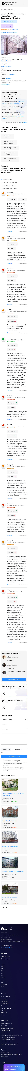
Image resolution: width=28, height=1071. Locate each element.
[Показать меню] (24, 3)
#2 (7, 541)
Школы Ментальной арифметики (9, 1044)
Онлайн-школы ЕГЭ (6, 1023)
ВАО (2, 968)
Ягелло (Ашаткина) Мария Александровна (16, 671)
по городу (18, 114)
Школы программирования (8, 1039)
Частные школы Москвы (7, 1028)
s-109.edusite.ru (5, 84)
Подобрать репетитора (14, 679)
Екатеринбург (4, 1003)
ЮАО (2, 973)
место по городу (14, 103)
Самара (3, 1015)
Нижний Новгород (6, 1008)
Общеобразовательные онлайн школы (11, 1035)
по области (9, 114)
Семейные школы (5, 1030)
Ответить (9, 231)
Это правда (12, 199)
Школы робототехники (7, 1042)
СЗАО (2, 980)
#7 (7, 338)
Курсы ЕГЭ (4, 1026)
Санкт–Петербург (5, 996)
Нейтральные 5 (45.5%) (9, 185)
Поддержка (4, 1050)
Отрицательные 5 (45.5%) (10, 188)
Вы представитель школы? (9, 32)
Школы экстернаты (6, 1032)
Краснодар (4, 999)
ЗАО (2, 975)
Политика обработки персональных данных (12, 941)
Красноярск (4, 1010)
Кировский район (6, 66)
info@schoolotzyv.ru (6, 945)
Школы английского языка (8, 1037)
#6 (7, 395)
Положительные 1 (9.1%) (10, 182)
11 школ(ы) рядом (7, 26)
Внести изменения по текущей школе (11, 1054)
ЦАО (2, 982)
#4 (7, 465)
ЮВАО (2, 977)
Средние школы (5, 956)
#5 (7, 424)
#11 (8, 192)
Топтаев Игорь (11, 663)
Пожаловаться (23, 231)
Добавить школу (5, 1052)
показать (12, 74)
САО (2, 971)
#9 (7, 269)
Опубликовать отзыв (14, 756)
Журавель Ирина (11, 656)
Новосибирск (4, 1001)
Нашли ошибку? (23, 122)
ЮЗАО (2, 964)
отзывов (15, 29)
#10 (8, 237)
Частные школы (5, 959)
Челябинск (4, 1012)
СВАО (2, 966)
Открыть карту (8, 21)
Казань (3, 1006)
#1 (7, 590)
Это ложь (23, 199)
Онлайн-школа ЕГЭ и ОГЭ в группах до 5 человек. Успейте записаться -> (12, 1067)
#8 (7, 309)
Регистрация (4, 1056)
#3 (7, 503)
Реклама (3, 1062)
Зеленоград (4, 984)
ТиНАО (3, 987)
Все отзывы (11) (7, 179)
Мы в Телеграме (6, 947)
